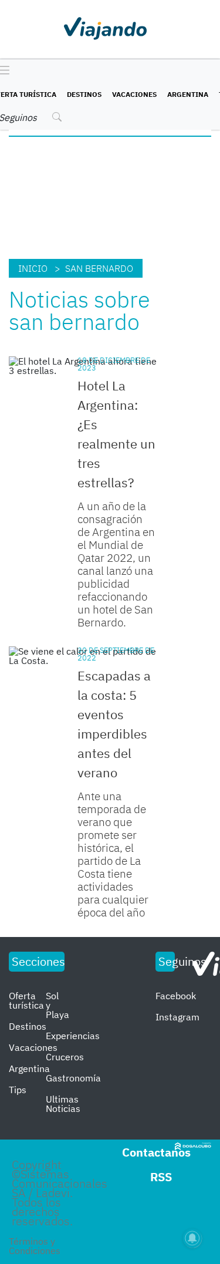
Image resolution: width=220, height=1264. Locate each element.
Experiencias (73, 1035)
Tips (17, 1090)
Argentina (187, 94)
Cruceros (65, 1057)
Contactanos (156, 1152)
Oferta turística (26, 1000)
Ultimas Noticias (63, 1103)
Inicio (33, 268)
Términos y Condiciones (34, 1245)
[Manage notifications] (192, 1238)
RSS (161, 1177)
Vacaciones (134, 94)
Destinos (84, 94)
